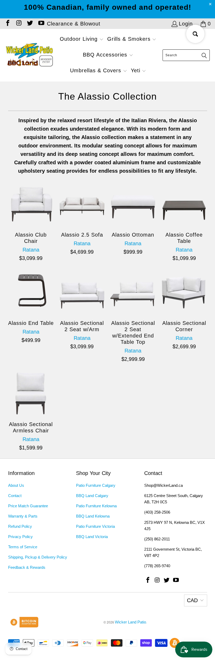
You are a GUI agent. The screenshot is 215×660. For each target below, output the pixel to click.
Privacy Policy (20, 536)
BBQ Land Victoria (92, 536)
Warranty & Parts (22, 516)
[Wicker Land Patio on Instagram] (18, 24)
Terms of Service (22, 547)
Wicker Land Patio (130, 622)
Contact (15, 495)
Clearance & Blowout (73, 24)
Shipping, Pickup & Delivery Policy (37, 557)
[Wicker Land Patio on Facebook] (7, 24)
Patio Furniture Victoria (95, 526)
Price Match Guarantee (28, 506)
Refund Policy (20, 526)
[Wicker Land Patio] (29, 55)
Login (186, 24)
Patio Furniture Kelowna (96, 506)
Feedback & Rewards (26, 567)
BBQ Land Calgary (92, 495)
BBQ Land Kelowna (93, 516)
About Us (16, 485)
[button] (82, 39)
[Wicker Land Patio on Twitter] (29, 24)
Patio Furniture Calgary (95, 485)
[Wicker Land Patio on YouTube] (40, 24)
